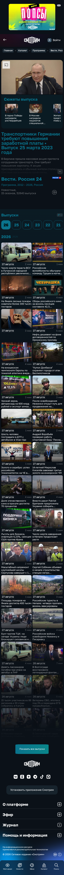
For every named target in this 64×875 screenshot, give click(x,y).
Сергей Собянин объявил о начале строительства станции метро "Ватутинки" (47, 571)
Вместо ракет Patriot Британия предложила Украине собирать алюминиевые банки (45, 504)
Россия (38, 184)
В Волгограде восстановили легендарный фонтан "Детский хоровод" (44, 671)
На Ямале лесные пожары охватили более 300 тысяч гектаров (16, 304)
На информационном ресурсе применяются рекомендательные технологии (25, 848)
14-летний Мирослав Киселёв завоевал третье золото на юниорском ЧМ (47, 470)
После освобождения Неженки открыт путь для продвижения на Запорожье (47, 405)
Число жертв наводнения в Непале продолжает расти (46, 537)
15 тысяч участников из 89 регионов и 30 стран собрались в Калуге (16, 703)
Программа (39, 50)
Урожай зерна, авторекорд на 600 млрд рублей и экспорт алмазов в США (16, 405)
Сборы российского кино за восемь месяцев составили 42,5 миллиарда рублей (46, 305)
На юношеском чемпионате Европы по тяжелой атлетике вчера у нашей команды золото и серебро (16, 373)
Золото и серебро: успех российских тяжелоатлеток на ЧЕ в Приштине (15, 471)
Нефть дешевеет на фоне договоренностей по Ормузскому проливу (46, 337)
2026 (15, 236)
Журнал (10, 825)
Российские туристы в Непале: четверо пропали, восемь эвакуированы (47, 603)
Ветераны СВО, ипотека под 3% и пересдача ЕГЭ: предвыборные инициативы (46, 704)
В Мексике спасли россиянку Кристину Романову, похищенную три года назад (14, 737)
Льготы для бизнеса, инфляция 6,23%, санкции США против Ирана (16, 537)
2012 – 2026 (24, 184)
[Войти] (49, 40)
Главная (8, 50)
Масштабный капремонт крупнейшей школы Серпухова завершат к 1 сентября (15, 571)
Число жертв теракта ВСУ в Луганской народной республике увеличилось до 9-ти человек (16, 272)
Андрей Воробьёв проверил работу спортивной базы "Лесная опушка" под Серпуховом (47, 438)
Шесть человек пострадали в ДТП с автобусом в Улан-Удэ (13, 437)
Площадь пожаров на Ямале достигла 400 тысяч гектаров (16, 603)
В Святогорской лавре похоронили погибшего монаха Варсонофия (45, 736)
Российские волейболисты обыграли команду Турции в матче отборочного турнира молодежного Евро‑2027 (46, 273)
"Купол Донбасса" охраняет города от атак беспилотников (46, 370)
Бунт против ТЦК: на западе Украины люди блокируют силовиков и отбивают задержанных (15, 637)
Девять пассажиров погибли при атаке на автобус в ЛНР (13, 670)
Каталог (22, 50)
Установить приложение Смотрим (32, 789)
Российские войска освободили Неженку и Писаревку (45, 636)
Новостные (8, 190)
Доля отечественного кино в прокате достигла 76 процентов (15, 503)
